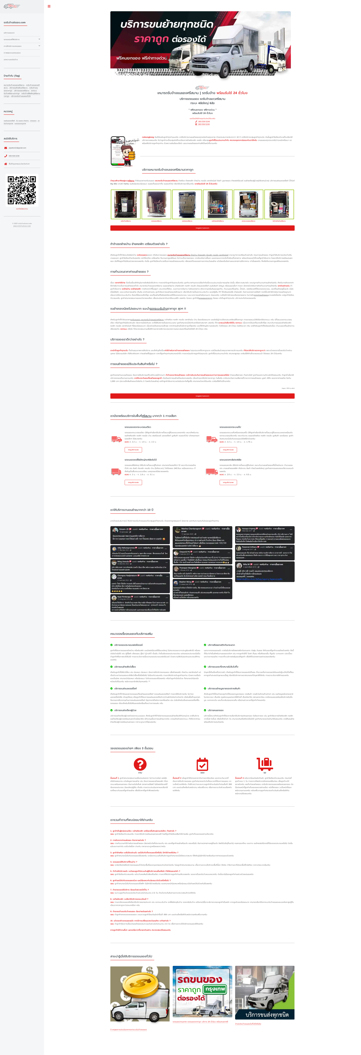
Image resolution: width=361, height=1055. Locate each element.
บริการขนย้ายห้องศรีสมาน (18, 88)
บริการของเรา (9, 33)
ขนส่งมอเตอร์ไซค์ (9, 121)
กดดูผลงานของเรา (202, 228)
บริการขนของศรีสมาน (21, 90)
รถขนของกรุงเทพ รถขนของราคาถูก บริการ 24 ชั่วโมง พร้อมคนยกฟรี (200, 1021)
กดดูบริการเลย (133, 450)
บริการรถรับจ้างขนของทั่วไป (21, 96)
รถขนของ (33, 121)
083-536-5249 (203, 121)
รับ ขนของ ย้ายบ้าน (22, 121)
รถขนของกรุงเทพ (20, 123)
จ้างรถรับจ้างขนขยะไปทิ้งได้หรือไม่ (248, 1023)
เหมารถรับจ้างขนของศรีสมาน (14, 85)
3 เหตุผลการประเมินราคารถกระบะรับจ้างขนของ (128, 1029)
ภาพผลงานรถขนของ (12, 53)
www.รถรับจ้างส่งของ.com (22, 226)
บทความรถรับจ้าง (11, 59)
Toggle (49, 6)
